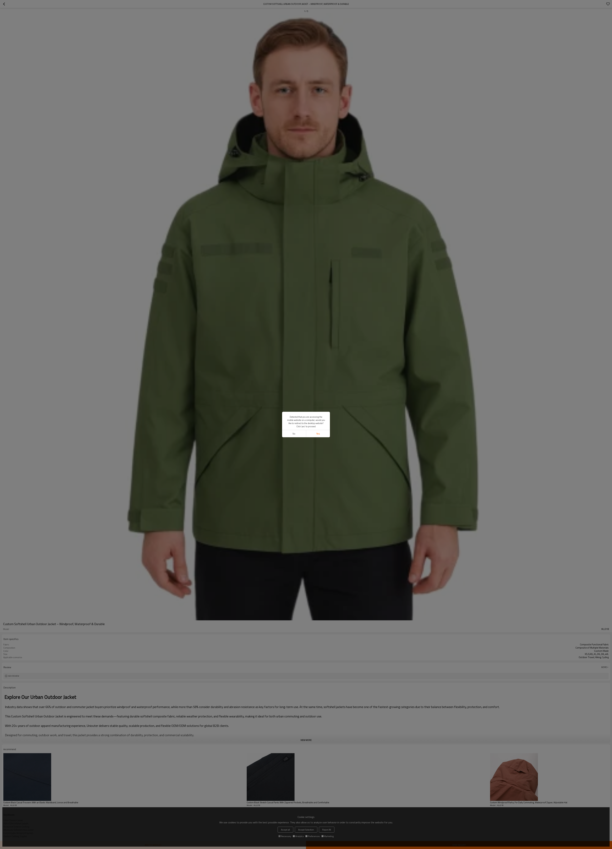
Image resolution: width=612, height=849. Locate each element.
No (294, 434)
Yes (318, 434)
